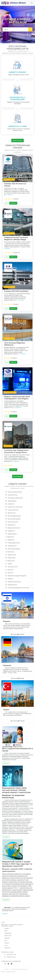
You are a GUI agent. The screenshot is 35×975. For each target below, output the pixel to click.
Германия (7, 665)
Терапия (8, 563)
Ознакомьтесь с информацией (17, 98)
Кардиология (10, 530)
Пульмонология (10, 554)
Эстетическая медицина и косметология (17, 587)
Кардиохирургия (11, 533)
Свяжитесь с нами (17, 126)
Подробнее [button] (5, 913)
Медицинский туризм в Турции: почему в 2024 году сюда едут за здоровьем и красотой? (17, 863)
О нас (5, 945)
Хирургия (9, 578)
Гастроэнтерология (11, 510)
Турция (6, 709)
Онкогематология (11, 495)
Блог (5, 940)
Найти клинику (17, 140)
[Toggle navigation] (32, 2)
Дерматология (10, 513)
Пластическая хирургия (12, 548)
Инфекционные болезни (12, 527)
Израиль (6, 621)
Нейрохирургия (10, 501)
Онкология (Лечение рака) (13, 492)
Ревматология (10, 560)
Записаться (13, 203)
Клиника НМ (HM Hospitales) (16, 291)
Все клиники (18, 476)
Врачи (6, 930)
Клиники (6, 928)
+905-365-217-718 (11, 954)
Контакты (6, 943)
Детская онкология (11, 521)
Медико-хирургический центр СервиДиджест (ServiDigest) (17, 397)
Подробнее (10, 194)
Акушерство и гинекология (13, 507)
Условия (6, 969)
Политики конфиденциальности (19, 969)
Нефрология (9, 539)
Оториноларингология (12, 542)
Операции (7, 938)
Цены (6, 203)
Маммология (9, 536)
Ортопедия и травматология (14, 498)
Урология (9, 572)
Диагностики (7, 935)
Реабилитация (10, 557)
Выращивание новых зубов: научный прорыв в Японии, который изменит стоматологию (16, 790)
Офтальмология (10, 545)
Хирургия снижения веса (13, 581)
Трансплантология (11, 566)
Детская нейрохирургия (12, 519)
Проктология (9, 551)
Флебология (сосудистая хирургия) (15, 575)
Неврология (9, 504)
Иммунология (10, 524)
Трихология (9, 569)
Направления (7, 933)
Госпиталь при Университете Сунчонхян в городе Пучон (16, 451)
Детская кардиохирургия (13, 516)
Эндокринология (11, 584)
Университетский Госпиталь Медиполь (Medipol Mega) (16, 238)
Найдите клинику (17, 72)
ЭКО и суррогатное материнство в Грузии (17, 749)
